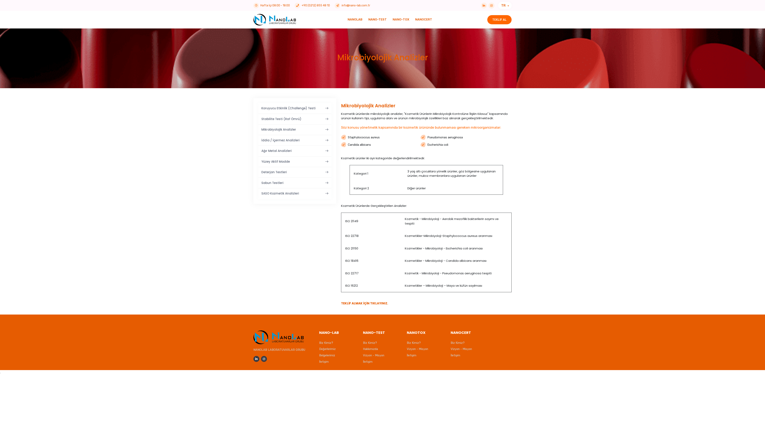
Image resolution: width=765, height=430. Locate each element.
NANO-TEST (377, 19)
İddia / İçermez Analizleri (280, 140)
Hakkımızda (370, 349)
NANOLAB (355, 19)
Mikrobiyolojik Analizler (278, 129)
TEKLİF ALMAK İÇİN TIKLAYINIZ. (364, 303)
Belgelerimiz (327, 355)
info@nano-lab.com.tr (356, 5)
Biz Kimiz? (326, 343)
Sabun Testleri (272, 183)
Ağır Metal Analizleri (276, 151)
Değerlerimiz (327, 349)
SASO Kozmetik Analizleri (280, 193)
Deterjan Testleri (274, 172)
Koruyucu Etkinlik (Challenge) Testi (288, 108)
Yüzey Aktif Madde (275, 161)
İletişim (324, 362)
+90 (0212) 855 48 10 (316, 5)
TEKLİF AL (499, 20)
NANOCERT (423, 19)
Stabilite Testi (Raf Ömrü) (281, 119)
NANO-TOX (401, 19)
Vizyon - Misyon (373, 355)
